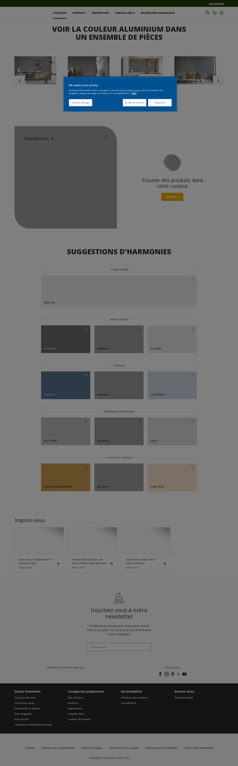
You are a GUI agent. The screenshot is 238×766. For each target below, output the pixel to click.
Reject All (160, 102)
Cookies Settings (80, 102)
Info (134, 93)
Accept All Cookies (134, 102)
